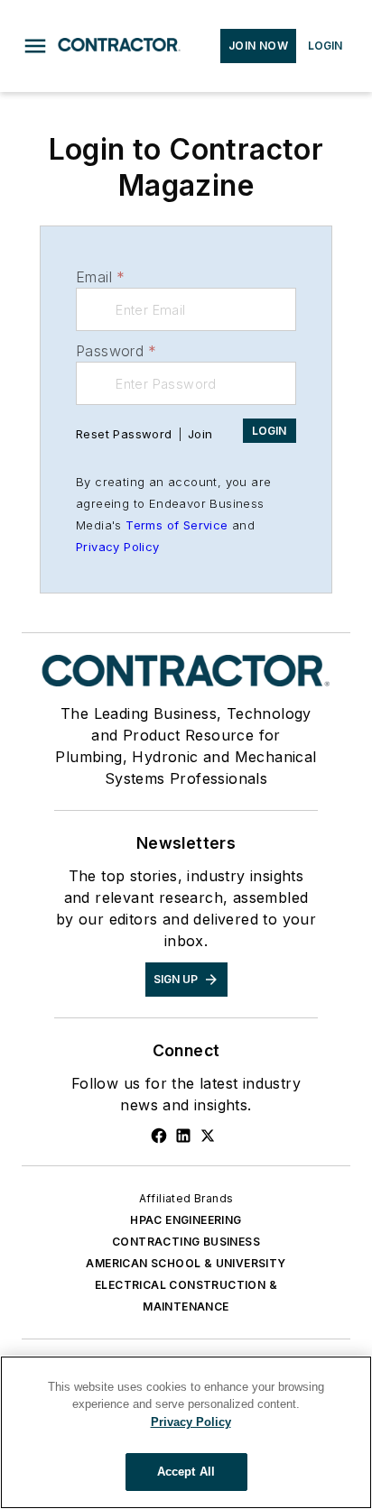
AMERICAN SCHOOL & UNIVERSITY (185, 1263)
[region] (186, 1432)
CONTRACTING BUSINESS (186, 1241)
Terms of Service (177, 525)
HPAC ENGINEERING (185, 1220)
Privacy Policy (118, 546)
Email (100, 277)
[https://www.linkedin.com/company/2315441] (183, 1136)
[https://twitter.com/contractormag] (208, 1136)
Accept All (186, 1471)
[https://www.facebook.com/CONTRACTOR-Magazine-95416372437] (159, 1136)
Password (116, 351)
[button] (35, 46)
